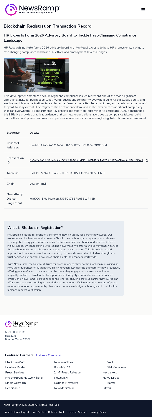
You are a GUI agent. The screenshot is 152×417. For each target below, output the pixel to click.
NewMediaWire (64, 388)
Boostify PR (62, 367)
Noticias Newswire (66, 383)
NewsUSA (61, 378)
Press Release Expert (16, 412)
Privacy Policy (98, 412)
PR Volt (108, 362)
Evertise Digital (15, 367)
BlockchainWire (15, 362)
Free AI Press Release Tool (48, 412)
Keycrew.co (110, 372)
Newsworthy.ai (63, 362)
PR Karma (109, 383)
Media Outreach (15, 383)
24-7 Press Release (67, 372)
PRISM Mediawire (114, 367)
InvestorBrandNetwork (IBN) (24, 378)
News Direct (111, 378)
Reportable (12, 388)
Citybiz (107, 388)
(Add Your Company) (47, 355)
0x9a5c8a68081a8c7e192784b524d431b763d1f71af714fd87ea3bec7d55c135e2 (86, 160)
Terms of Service (77, 412)
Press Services (14, 372)
